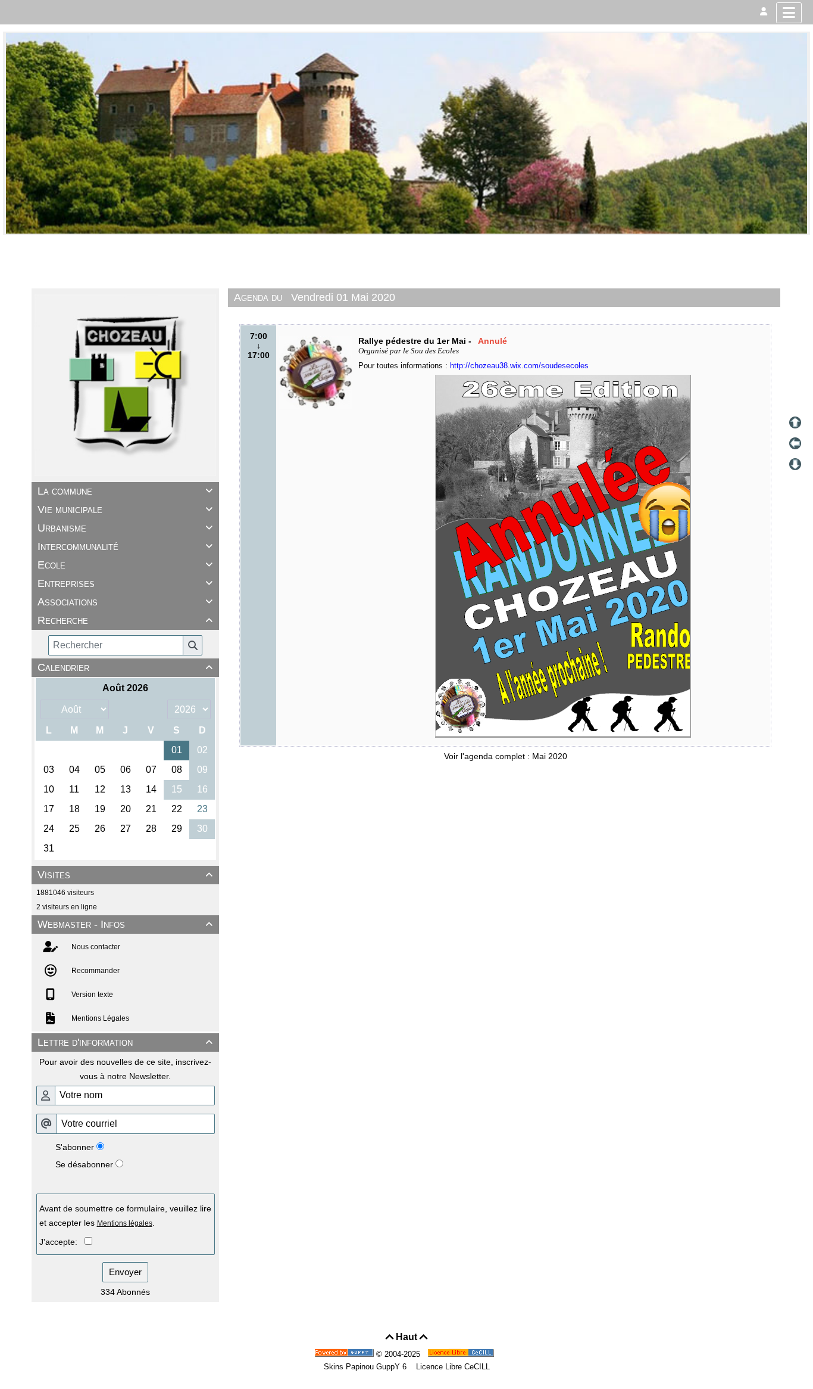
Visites (124, 875)
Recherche (124, 620)
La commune (124, 491)
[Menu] (789, 12)
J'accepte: (62, 1242)
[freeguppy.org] (345, 1354)
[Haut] (795, 422)
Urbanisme (124, 528)
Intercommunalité (124, 546)
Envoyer (125, 1272)
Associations (124, 602)
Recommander (95, 971)
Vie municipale (124, 509)
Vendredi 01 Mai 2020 (343, 297)
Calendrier (124, 667)
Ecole (124, 565)
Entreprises (124, 583)
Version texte (91, 994)
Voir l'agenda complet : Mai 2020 (505, 756)
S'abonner (74, 1147)
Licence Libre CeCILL (452, 1366)
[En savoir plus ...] (461, 1354)
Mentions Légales (99, 1018)
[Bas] (795, 464)
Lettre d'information (124, 1042)
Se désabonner (84, 1164)
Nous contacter (95, 947)
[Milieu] (795, 443)
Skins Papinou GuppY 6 (367, 1366)
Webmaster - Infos (124, 924)
